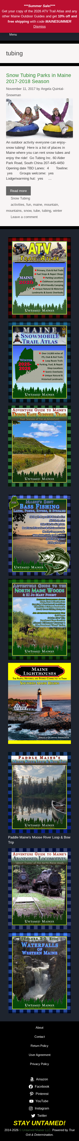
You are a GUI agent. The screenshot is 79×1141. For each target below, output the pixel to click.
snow (27, 211)
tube (36, 211)
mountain (51, 205)
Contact (39, 1036)
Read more (18, 191)
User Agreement (39, 1055)
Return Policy (39, 1045)
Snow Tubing (20, 198)
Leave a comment (24, 217)
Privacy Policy (39, 1064)
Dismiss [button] (39, 26)
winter (57, 211)
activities (17, 205)
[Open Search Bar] (73, 34)
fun (28, 205)
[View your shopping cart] (62, 34)
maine (37, 205)
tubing (46, 211)
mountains (14, 211)
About (39, 1027)
